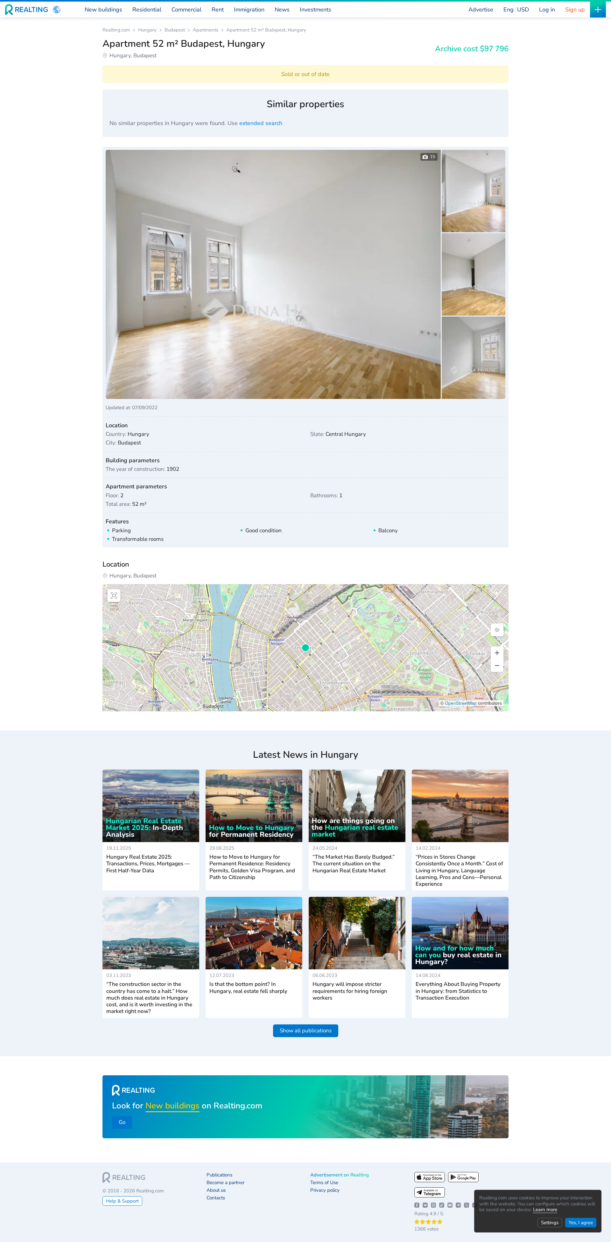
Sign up (575, 9)
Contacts (216, 1198)
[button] (56, 9)
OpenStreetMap (461, 703)
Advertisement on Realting (339, 1175)
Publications (219, 1175)
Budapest (175, 30)
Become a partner (225, 1183)
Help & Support (122, 1201)
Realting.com (116, 30)
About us (216, 1190)
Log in (547, 9)
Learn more (545, 1209)
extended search (260, 123)
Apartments (205, 30)
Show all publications (306, 1030)
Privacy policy (325, 1190)
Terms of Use (324, 1183)
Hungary (147, 30)
